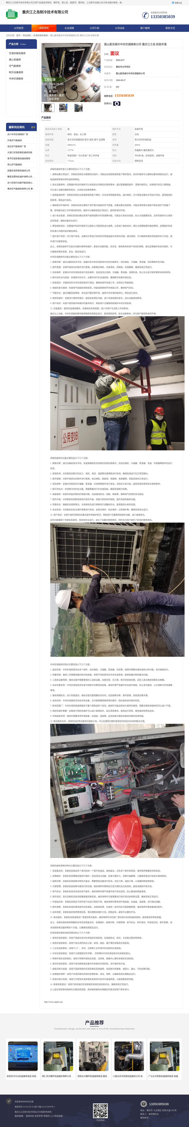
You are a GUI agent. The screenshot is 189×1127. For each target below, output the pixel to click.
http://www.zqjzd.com (53, 1002)
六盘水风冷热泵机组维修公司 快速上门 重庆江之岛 (100, 1076)
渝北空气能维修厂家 (16, 146)
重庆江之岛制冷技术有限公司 (27, 1112)
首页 (18, 35)
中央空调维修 (16, 78)
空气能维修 (15, 66)
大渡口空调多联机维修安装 (19, 152)
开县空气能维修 (14, 140)
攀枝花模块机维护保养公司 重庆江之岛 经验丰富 (21, 177)
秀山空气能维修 (14, 164)
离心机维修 (15, 59)
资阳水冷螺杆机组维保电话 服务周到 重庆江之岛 (64, 1076)
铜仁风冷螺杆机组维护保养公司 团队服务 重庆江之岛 (30, 1076)
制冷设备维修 (16, 72)
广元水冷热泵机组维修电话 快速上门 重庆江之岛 (135, 1076)
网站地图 (58, 1116)
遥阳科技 (30, 1116)
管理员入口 (48, 1116)
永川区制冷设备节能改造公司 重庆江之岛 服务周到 (21, 183)
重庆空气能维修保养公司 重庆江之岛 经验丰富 (21, 189)
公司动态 (119, 28)
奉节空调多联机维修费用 (18, 158)
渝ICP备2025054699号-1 (44, 1107)
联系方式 (170, 28)
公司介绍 (94, 28)
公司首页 (18, 28)
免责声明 (39, 1116)
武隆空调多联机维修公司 (18, 171)
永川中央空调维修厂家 (17, 134)
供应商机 (44, 28)
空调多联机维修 (40, 35)
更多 (33, 127)
